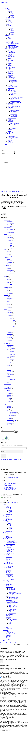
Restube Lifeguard (14, 112)
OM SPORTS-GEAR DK (10, 483)
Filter (16, 432)
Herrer (8, 290)
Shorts (11, 362)
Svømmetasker (13, 81)
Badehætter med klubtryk (13, 43)
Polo (10, 360)
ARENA (10, 54)
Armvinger (10, 85)
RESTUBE (10, 107)
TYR (11, 16)
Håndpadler (10, 72)
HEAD (9, 59)
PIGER (6, 8)
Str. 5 (14, 324)
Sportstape (10, 140)
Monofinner (10, 73)
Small (11, 284)
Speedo (12, 15)
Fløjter (9, 89)
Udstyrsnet (12, 82)
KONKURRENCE (7, 287)
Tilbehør (9, 141)
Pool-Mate (11, 271)
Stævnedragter (11, 17)
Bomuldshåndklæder (15, 101)
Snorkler (9, 76)
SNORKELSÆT (7, 341)
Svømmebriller (9, 221)
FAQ (5, 484)
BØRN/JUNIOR (11, 56)
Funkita (12, 13)
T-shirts (11, 352)
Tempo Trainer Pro (14, 98)
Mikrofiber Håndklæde (15, 102)
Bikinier (9, 9)
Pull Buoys (10, 75)
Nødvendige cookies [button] (4, 676)
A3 (8, 50)
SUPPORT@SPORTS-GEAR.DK (13, 477)
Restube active (13, 108)
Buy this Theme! (11, 642)
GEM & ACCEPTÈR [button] (5, 730)
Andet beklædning (14, 123)
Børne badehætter (12, 45)
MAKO (11, 226)
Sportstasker (13, 128)
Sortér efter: (4, 206)
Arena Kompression (12, 86)
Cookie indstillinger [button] (4, 659)
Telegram (19, 459)
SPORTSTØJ (11, 121)
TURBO (10, 65)
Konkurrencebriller (10, 291)
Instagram (9, 459)
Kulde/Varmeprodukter (13, 137)
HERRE (7, 35)
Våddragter (9, 224)
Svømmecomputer (14, 95)
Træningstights (12, 354)
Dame (11, 125)
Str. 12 (14, 320)
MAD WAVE (11, 60)
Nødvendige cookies (6, 677)
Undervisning (11, 132)
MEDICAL (7, 133)
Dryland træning (11, 69)
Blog (6, 144)
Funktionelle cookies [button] (4, 690)
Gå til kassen (12, 502)
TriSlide (9, 131)
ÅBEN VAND (6, 220)
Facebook (3, 459)
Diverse (9, 68)
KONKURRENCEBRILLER (12, 379)
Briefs (9, 37)
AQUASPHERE (11, 52)
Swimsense (12, 273)
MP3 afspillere (13, 93)
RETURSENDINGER (9, 489)
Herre (11, 127)
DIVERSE (7, 84)
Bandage (10, 134)
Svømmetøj (10, 11)
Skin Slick (10, 119)
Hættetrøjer (12, 348)
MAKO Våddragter (12, 105)
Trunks (9, 21)
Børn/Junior (13, 124)
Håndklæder (10, 99)
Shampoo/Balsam (12, 118)
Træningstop (12, 356)
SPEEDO (10, 63)
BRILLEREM (11, 55)
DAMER (7, 24)
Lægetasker (10, 138)
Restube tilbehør (14, 116)
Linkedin (14, 459)
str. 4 (13, 323)
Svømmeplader (11, 78)
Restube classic (13, 111)
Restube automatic (14, 110)
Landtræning (10, 103)
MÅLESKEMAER (8, 487)
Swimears (10, 129)
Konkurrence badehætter (13, 46)
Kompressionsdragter (10, 415)
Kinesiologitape (11, 136)
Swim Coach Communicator (16, 97)
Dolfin (11, 12)
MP (8, 62)
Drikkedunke (11, 88)
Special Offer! (3, 642)
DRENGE (7, 19)
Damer (8, 288)
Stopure (12, 94)
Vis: (2, 207)
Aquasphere (12, 223)
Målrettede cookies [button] (4, 718)
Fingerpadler (10, 71)
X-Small (11, 285)
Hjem (2, 191)
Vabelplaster (10, 142)
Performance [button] (3, 697)
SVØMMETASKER (12, 80)
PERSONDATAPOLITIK (10, 488)
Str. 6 (14, 326)
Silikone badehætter (12, 47)
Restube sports (13, 114)
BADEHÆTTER (9, 42)
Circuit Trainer (13, 92)
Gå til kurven (4, 502)
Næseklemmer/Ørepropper (14, 106)
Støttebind (8, 304)
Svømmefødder (11, 77)
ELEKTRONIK (11, 90)
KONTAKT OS (8, 485)
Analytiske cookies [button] (4, 710)
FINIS (9, 58)
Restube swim (13, 115)
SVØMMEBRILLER (10, 49)
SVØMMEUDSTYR (10, 67)
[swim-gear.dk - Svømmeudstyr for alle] (4, 2)
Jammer (9, 20)
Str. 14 (14, 321)
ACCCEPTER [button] (12, 659)
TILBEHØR (6, 404)
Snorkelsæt (10, 120)
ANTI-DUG (10, 51)
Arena (11, 28)
